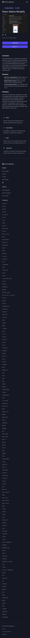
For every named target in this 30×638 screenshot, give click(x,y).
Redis (3, 594)
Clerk (3, 261)
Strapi (4, 536)
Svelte (4, 550)
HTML (3, 378)
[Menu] (27, 2)
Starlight (4, 531)
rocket (4, 508)
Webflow (4, 589)
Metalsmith (5, 417)
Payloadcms (5, 470)
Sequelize (4, 611)
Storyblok (4, 533)
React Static (5, 503)
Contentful (5, 270)
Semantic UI (5, 520)
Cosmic (4, 275)
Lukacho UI (5, 403)
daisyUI (4, 284)
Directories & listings (8, 295)
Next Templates (5, 190)
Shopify (4, 522)
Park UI (4, 467)
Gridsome (4, 364)
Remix (3, 506)
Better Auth (5, 228)
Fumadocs (4, 350)
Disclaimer (4, 634)
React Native (5, 500)
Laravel (4, 392)
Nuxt (3, 450)
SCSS (3, 517)
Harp (3, 367)
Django (4, 300)
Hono (3, 375)
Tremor (4, 567)
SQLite (4, 603)
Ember (3, 320)
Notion (4, 447)
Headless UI (5, 370)
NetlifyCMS (5, 433)
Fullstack (4, 347)
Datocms (4, 289)
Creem (3, 461)
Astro (3, 220)
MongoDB (4, 428)
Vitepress (4, 578)
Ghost (3, 359)
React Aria (5, 497)
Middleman (4, 422)
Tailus (4, 553)
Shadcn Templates (6, 193)
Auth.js (4, 225)
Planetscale (5, 475)
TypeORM (4, 608)
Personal (4, 472)
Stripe (4, 539)
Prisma (4, 481)
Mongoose (4, 614)
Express (4, 322)
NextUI (4, 445)
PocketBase (5, 617)
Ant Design (5, 214)
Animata (4, 211)
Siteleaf (4, 525)
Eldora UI (4, 314)
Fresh (3, 345)
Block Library (5, 234)
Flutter (4, 336)
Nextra (4, 442)
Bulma (3, 250)
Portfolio (4, 478)
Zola (3, 592)
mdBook (4, 414)
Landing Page (5, 389)
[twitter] (15, 182)
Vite (3, 575)
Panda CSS (4, 464)
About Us (4, 174)
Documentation (5, 306)
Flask (3, 331)
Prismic (4, 483)
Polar (3, 456)
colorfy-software (9, 8)
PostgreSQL (5, 597)
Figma (3, 325)
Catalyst (4, 256)
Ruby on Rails (5, 492)
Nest (3, 431)
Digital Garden (6, 292)
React (3, 495)
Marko (3, 408)
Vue (3, 581)
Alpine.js (4, 203)
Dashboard (4, 286)
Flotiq (4, 334)
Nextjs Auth (5, 436)
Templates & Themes (7, 561)
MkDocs (4, 425)
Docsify (4, 303)
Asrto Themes (5, 195)
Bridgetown (5, 245)
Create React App (6, 278)
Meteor (4, 420)
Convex (4, 272)
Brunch (4, 247)
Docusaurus (5, 309)
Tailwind (4, 556)
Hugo (3, 381)
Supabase (4, 544)
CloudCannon (5, 264)
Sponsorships (5, 179)
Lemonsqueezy (5, 395)
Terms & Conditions (6, 631)
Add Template (5, 171)
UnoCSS (4, 572)
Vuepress (4, 583)
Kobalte (4, 386)
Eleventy (4, 317)
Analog (4, 206)
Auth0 (3, 223)
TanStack (4, 558)
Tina (3, 564)
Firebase (4, 328)
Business (4, 253)
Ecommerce (4, 311)
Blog (3, 236)
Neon (3, 606)
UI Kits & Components (7, 569)
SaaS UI (4, 511)
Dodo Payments (5, 458)
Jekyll (4, 384)
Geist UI (4, 356)
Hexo (3, 372)
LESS (3, 397)
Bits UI (4, 231)
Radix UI (4, 489)
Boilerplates (5, 239)
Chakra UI (4, 259)
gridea (4, 361)
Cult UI (4, 281)
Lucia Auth (5, 400)
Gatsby (4, 353)
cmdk (3, 267)
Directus (4, 297)
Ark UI (4, 217)
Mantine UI (5, 406)
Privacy (4, 628)
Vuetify (4, 586)
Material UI (5, 411)
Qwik (3, 486)
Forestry (4, 339)
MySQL (3, 600)
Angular (4, 209)
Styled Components (7, 542)
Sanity (4, 514)
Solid (3, 528)
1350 (18, 8)
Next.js (4, 439)
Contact (4, 176)
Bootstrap (4, 242)
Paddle (4, 453)
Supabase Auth (5, 547)
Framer (4, 342)
